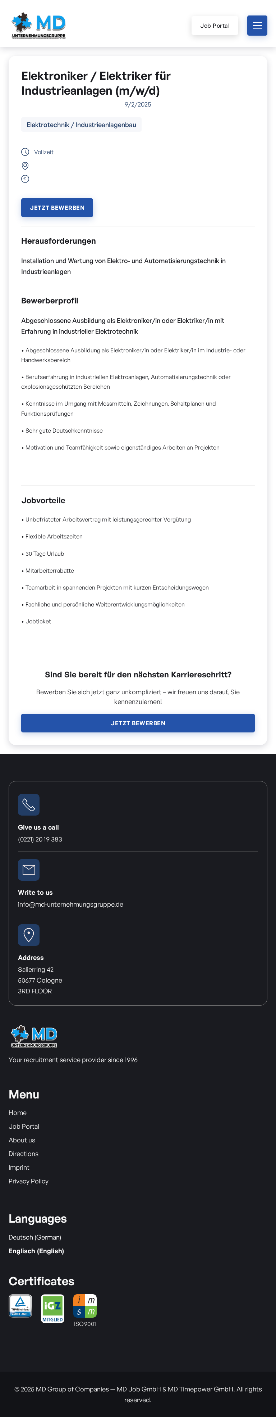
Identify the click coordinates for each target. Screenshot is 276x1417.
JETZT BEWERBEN (57, 207)
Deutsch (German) (35, 1237)
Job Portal (215, 25)
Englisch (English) (36, 1251)
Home (18, 1112)
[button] (257, 25)
